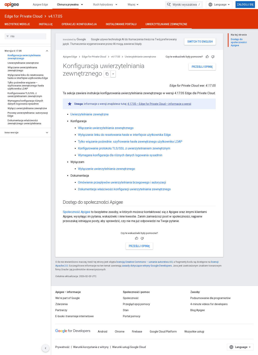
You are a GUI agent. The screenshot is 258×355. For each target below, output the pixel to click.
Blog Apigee (197, 310)
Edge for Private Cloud (23, 16)
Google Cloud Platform (163, 331)
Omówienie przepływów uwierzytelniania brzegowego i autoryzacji (122, 182)
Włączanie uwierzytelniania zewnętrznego (106, 128)
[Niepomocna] (213, 57)
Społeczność (130, 298)
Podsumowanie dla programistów (210, 298)
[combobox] (184, 4)
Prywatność (62, 347)
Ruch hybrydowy (103, 4)
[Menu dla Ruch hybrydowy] (118, 4)
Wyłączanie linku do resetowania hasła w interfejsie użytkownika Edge (124, 135)
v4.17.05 (55, 16)
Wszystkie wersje (17, 24)
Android (102, 331)
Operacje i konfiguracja (79, 24)
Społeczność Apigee (76, 212)
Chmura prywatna (68, 4)
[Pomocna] (207, 57)
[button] (22, 51)
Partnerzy (61, 310)
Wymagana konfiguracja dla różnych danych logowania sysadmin (120, 155)
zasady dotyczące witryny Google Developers (147, 265)
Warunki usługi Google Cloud (129, 347)
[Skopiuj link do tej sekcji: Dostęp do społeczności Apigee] (128, 202)
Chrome (119, 331)
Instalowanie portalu (121, 24)
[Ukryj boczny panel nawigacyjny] (45, 348)
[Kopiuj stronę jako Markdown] (107, 74)
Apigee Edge (40, 4)
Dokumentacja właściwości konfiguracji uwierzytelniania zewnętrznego (124, 189)
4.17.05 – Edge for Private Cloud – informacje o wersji (159, 103)
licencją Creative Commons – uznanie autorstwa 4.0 (144, 261)
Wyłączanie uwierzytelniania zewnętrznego (106, 169)
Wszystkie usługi (194, 331)
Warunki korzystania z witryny (91, 347)
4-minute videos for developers (209, 304)
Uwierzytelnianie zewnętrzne (166, 24)
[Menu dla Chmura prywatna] (84, 4)
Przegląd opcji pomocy (136, 304)
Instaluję (46, 24)
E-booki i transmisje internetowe (74, 316)
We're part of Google (67, 298)
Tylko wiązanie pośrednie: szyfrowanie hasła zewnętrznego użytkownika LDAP (130, 141)
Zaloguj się (245, 4)
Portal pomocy (131, 316)
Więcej (131, 4)
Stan (126, 310)
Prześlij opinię (202, 66)
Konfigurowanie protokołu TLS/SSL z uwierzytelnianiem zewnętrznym (124, 148)
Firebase (137, 331)
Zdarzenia (61, 304)
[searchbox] (25, 36)
